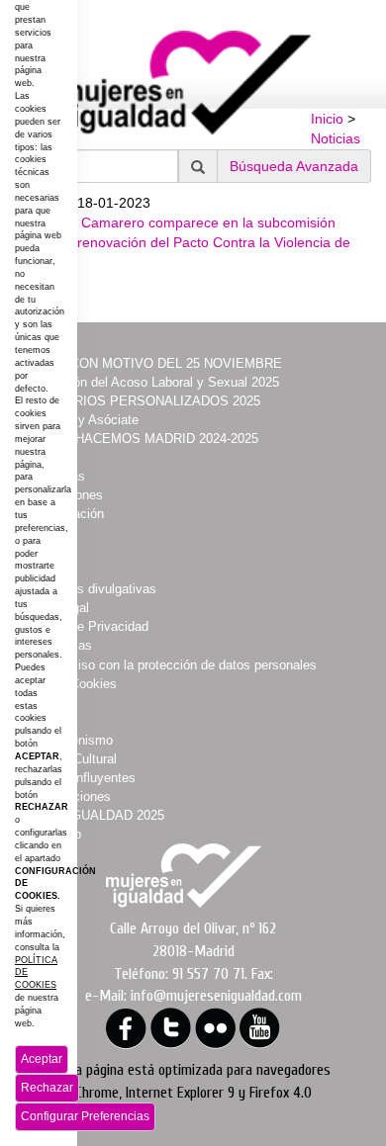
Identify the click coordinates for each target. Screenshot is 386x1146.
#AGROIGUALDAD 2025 (93, 815)
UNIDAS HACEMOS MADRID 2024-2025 (140, 438)
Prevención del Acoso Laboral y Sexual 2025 (151, 382)
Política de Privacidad (85, 626)
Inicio (327, 119)
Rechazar (47, 1088)
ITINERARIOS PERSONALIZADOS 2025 (141, 401)
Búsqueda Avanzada (294, 166)
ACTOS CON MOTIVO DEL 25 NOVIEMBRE (152, 363)
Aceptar (41, 1059)
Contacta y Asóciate (81, 419)
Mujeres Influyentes (79, 777)
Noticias (335, 138)
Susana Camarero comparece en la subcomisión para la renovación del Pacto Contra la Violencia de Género (190, 242)
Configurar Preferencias (85, 1116)
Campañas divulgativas (89, 588)
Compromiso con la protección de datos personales (170, 665)
